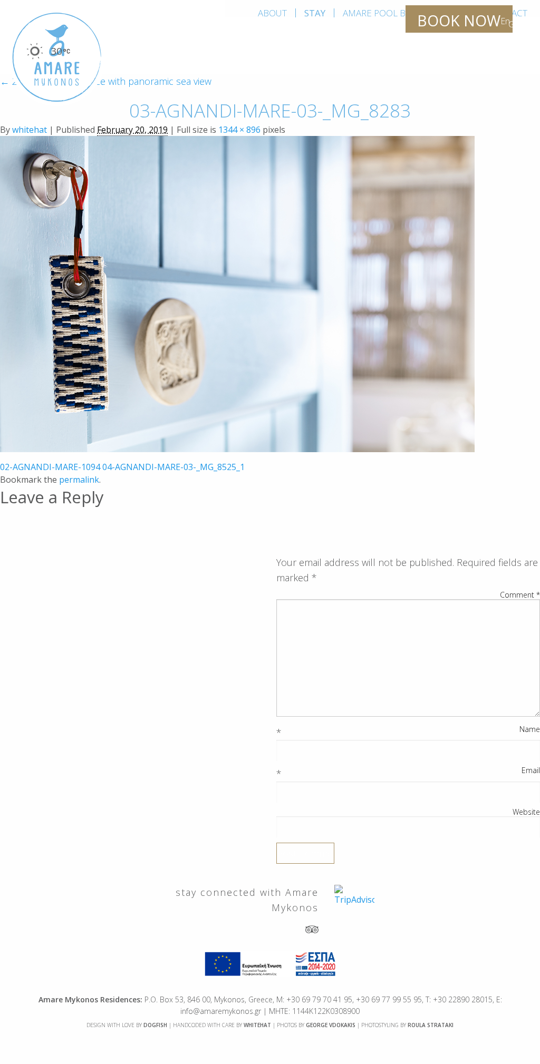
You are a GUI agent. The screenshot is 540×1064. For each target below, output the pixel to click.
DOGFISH (155, 1025)
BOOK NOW (458, 21)
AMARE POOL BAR (379, 12)
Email (531, 770)
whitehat (29, 129)
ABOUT (272, 12)
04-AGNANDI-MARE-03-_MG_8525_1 (173, 467)
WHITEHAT (257, 1025)
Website (526, 812)
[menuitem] (272, 12)
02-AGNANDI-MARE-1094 (50, 467)
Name (529, 729)
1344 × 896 (239, 129)
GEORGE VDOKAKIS (330, 1025)
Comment (520, 595)
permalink (79, 479)
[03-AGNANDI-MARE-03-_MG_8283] (237, 293)
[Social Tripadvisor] (312, 928)
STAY (314, 12)
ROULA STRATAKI (431, 1025)
